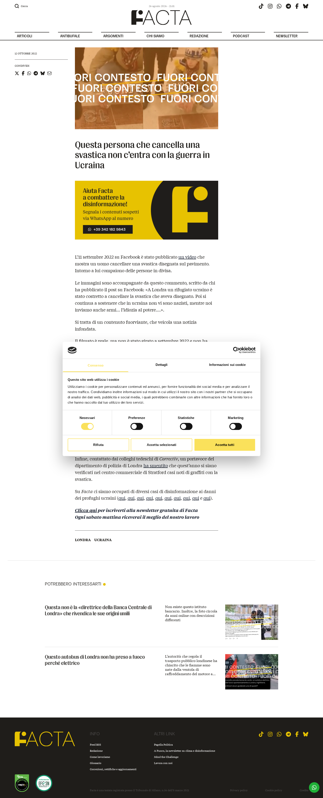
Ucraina (103, 540)
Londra (83, 540)
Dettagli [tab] (162, 365)
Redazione (96, 751)
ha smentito (155, 465)
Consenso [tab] (95, 365)
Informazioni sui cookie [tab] (227, 365)
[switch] (137, 426)
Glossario (95, 763)
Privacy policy (239, 790)
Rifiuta (98, 445)
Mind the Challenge (166, 757)
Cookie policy (273, 790)
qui (121, 498)
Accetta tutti (224, 445)
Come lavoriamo (100, 757)
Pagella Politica (163, 744)
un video (187, 257)
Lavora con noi (163, 763)
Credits (304, 790)
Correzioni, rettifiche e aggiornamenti (113, 769)
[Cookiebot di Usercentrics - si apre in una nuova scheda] (236, 350)
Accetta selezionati (161, 445)
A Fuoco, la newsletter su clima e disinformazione (184, 751)
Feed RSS (95, 744)
